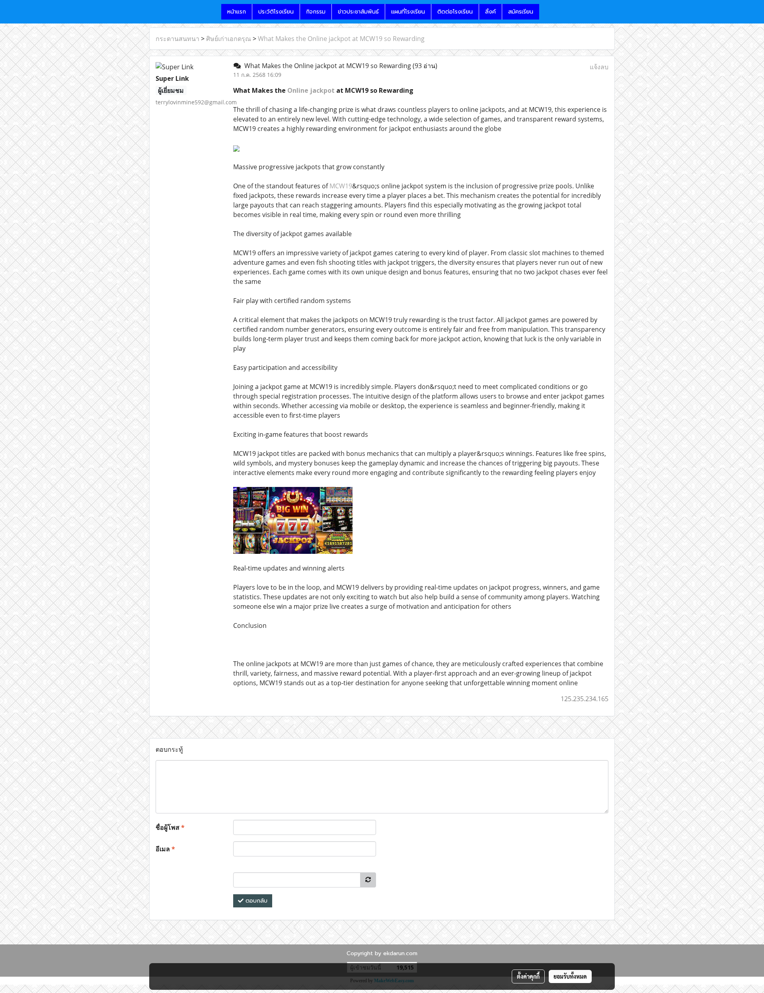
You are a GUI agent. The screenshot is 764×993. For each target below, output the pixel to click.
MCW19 (340, 186)
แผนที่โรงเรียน (408, 12)
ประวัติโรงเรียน (276, 12)
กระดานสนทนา (177, 38)
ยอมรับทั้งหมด (570, 976)
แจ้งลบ (599, 67)
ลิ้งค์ (490, 12)
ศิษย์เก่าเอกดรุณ (228, 38)
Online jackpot (311, 90)
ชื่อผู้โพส (170, 827)
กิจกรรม (315, 12)
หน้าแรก (236, 12)
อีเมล (165, 848)
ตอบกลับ (255, 901)
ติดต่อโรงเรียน (455, 12)
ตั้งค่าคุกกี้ (528, 976)
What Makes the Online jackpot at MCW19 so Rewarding (341, 38)
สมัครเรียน (520, 12)
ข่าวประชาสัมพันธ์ (358, 12)
